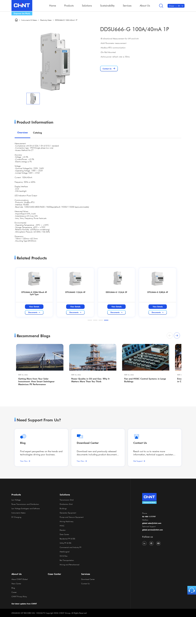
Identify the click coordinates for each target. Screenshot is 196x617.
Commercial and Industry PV (70, 547)
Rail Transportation (67, 560)
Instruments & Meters (29, 20)
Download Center (88, 442)
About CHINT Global (19, 579)
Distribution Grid (66, 504)
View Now (24, 461)
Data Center (64, 534)
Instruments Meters (18, 513)
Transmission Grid (66, 500)
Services (85, 574)
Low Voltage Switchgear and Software (25, 508)
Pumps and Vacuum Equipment (72, 517)
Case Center (54, 574)
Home (52, 5)
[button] (177, 335)
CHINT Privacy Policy (19, 596)
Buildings (63, 508)
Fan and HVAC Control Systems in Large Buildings (145, 380)
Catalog (37, 132)
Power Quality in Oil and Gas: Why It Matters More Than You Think (90, 380)
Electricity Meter (46, 20)
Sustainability (107, 5)
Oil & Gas (63, 556)
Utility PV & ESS (65, 543)
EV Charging (16, 517)
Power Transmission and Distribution (25, 504)
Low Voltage (16, 500)
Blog (23, 442)
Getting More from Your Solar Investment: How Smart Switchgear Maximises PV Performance (36, 381)
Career (14, 592)
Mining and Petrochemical (69, 564)
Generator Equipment (68, 513)
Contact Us (85, 583)
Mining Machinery (66, 521)
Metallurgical (64, 551)
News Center (16, 583)
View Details (34, 306)
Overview (22, 132)
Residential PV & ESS (67, 538)
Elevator (63, 530)
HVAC (62, 526)
